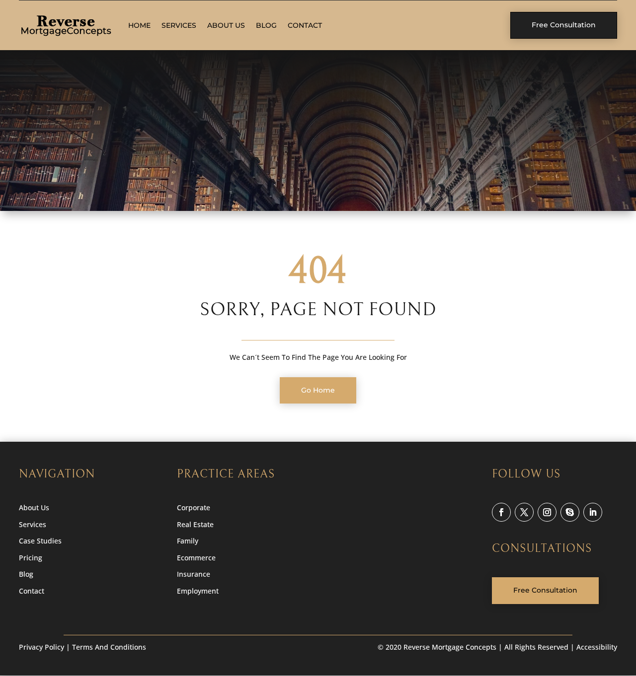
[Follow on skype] (569, 512)
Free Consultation (564, 24)
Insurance (193, 574)
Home (139, 25)
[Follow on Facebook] (501, 512)
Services (178, 25)
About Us (226, 25)
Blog (266, 25)
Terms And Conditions (109, 647)
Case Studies (40, 540)
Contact (305, 25)
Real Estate (195, 524)
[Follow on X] (524, 512)
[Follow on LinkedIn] (592, 512)
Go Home (318, 390)
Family (187, 540)
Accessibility (596, 647)
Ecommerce (196, 557)
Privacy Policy (41, 647)
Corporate (193, 507)
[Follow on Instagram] (547, 512)
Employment (198, 591)
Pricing (30, 557)
